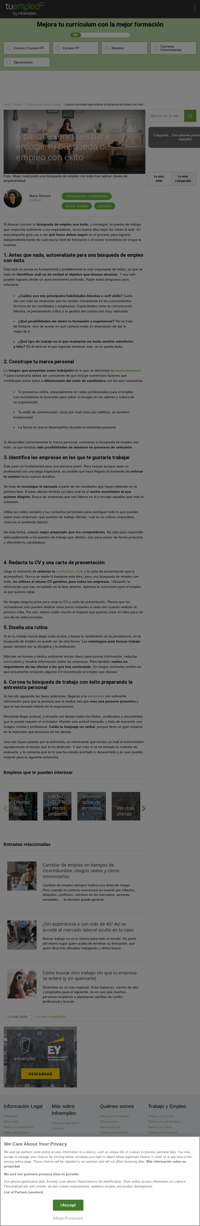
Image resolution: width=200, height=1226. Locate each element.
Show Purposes (68, 1218)
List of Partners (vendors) (23, 1192)
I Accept (68, 1205)
